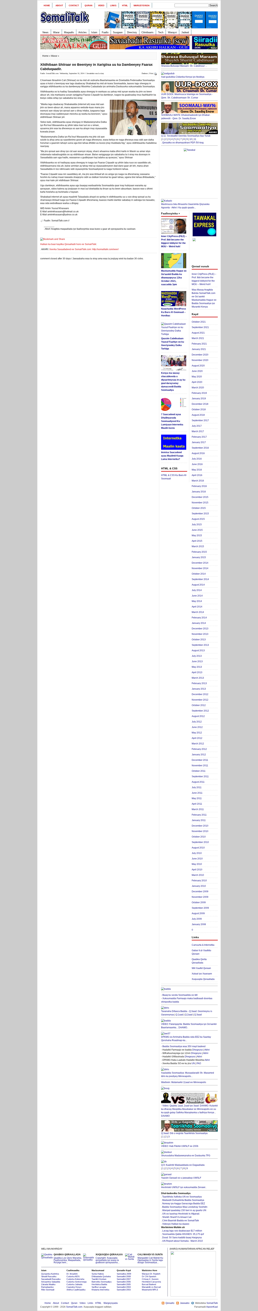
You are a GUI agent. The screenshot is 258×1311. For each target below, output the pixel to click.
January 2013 (199, 689)
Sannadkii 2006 (124, 1282)
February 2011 (199, 814)
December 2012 (200, 694)
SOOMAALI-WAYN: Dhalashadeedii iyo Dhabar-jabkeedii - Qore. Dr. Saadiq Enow (185, 117)
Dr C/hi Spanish (149, 1276)
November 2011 (200, 765)
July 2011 (197, 787)
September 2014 (200, 579)
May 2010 (197, 864)
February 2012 (199, 749)
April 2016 (197, 475)
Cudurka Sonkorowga (76, 1282)
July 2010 (197, 853)
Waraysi (172, 32)
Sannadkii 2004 (124, 1287)
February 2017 (199, 437)
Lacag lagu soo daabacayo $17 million (182, 1230)
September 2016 (200, 448)
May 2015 (197, 535)
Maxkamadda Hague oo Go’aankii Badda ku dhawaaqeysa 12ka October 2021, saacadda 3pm (173, 278)
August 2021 (198, 332)
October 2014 (199, 573)
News (45, 32)
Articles (82, 32)
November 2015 (200, 502)
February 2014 (199, 617)
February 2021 (199, 343)
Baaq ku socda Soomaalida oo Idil (180, 995)
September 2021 (200, 327)
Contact (74, 5)
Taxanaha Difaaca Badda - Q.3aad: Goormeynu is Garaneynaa (186, 1013)
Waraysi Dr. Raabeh (151, 1274)
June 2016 (197, 464)
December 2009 (200, 891)
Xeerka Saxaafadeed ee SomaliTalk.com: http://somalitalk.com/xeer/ (84, 249)
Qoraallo (169, 1303)
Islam (94, 32)
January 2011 (199, 820)
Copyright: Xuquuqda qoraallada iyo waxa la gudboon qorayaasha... (109, 1258)
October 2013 (199, 639)
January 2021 (199, 349)
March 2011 (198, 809)
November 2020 (200, 360)
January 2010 (199, 886)
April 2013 (197, 672)
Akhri (207, 1049)
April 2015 (197, 541)
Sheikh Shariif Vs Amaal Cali (177, 1217)
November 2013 (200, 634)
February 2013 (199, 683)
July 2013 (197, 656)
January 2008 (199, 924)
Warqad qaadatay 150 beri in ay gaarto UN (184, 1210)
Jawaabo (184, 1303)
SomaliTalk (212, 1303)
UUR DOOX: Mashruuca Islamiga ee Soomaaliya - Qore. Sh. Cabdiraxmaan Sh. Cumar (187, 96)
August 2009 (198, 913)
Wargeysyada (142, 5)
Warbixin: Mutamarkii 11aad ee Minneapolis (183, 1082)
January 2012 (199, 754)
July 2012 (197, 721)
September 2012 (200, 710)
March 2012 (198, 743)
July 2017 (197, 426)
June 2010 (197, 858)
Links (113, 5)
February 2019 (199, 393)
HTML (125, 5)
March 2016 (198, 480)
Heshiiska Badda (99, 1284)
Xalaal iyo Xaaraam (202, 973)
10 (190, 139)
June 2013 (197, 661)
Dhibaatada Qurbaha (101, 1276)
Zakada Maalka (48, 1284)
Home (47, 5)
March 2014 (198, 612)
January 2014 (199, 623)
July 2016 (197, 458)
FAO (199, 1063)
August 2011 (198, 782)
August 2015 (198, 519)
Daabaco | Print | (148, 73)
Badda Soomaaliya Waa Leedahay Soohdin (184, 1207)
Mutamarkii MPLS (150, 1290)
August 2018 (198, 415)
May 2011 (197, 798)
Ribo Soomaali (47, 1290)
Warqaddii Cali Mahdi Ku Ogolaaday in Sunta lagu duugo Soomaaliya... (150, 1258)
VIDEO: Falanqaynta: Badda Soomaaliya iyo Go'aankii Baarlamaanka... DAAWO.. (189, 1026)
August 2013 (198, 650)
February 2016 (199, 486)
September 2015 (200, 513)
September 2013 (200, 645)
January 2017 (199, 442)
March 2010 (198, 875)
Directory (132, 32)
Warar (56, 32)
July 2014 (197, 590)
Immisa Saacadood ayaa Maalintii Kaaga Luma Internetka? (172, 455)
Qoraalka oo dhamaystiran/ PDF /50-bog (183, 142)
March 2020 (198, 387)
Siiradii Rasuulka (48, 1276)
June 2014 (197, 595)
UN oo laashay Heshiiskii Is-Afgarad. (181, 1213)
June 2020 (197, 371)
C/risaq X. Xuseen (150, 1279)
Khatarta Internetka (100, 1290)
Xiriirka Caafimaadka (75, 1290)
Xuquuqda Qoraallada (203, 979)
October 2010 (199, 836)
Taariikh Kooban (99, 1279)
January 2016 (199, 491)
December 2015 (200, 497)
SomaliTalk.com (74, 1307)
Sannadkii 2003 (124, 1290)
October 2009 (199, 902)
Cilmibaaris (147, 32)
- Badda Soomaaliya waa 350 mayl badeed (183, 1046)
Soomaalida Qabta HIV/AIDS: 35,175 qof (183, 1234)
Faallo (105, 32)
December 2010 (200, 825)
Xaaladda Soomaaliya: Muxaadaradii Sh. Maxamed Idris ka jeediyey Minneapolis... (187, 1075)
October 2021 (199, 322)
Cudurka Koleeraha (75, 1279)
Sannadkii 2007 (124, 1279)
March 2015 (198, 546)
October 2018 (199, 409)
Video (101, 5)
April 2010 (197, 869)
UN (193, 1063)
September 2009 (200, 908)
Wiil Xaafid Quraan (201, 968)
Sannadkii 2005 (124, 1284)
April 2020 (197, 382)
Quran (88, 5)
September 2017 (200, 420)
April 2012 (197, 738)
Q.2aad (188, 1014)
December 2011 (200, 760)
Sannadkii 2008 (124, 1276)
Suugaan (118, 32)
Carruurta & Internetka (203, 945)
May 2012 (197, 732)
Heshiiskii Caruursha (151, 1282)
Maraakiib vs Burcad (151, 1287)
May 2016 (197, 469)
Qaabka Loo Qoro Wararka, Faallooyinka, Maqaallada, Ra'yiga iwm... (68, 1258)
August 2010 (198, 847)
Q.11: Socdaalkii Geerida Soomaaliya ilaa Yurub (185, 135)
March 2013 (198, 678)
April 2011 (197, 804)
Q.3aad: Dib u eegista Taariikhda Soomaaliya (184, 1133)
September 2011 (200, 776)
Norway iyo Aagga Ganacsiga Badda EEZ (183, 1203)
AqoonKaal (212, 1307)
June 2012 (197, 727)
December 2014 (200, 563)
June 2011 (197, 793)
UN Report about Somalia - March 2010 (182, 1241)
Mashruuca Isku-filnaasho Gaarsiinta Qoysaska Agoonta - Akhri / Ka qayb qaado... (185, 206)
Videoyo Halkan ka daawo (175, 1224)
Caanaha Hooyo (73, 1287)
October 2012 (199, 705)
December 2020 (200, 354)
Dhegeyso (197, 1049)
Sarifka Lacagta (99, 1287)
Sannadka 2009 (124, 1274)
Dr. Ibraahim (72, 1274)
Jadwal (185, 32)
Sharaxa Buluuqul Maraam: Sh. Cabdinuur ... (184, 66)
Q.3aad (198, 1014)
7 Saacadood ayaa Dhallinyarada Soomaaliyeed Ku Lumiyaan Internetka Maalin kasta (172, 421)
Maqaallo (69, 32)
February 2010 (199, 880)
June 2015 (197, 530)
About (59, 5)
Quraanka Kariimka (50, 1274)
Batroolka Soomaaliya (101, 1282)
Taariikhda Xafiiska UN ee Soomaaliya (182, 1196)
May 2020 (197, 376)
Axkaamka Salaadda (50, 1282)
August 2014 (198, 584)
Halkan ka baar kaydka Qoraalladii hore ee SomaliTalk (68, 244)
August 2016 (198, 453)
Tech (160, 32)
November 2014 (200, 568)
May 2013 (197, 667)
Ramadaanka (47, 1287)
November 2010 (200, 831)
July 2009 (197, 919)
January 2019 (199, 398)
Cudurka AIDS (73, 1276)
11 (195, 139)
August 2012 (198, 716)
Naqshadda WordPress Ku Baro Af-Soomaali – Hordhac (173, 312)
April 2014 (197, 606)
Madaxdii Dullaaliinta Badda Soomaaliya (183, 1200)
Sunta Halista (98, 1274)
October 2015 (199, 508)
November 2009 (200, 897)
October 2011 (198, 771)
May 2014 (197, 601)
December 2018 (200, 404)
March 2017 (198, 431)
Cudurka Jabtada (74, 1284)
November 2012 (200, 699)
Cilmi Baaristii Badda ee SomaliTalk (180, 1220)
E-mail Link (142, 229)
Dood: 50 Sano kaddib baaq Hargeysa (182, 1237)
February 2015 (199, 552)
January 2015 (199, 557)
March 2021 (198, 338)
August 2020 (198, 365)
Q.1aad (179, 1014)
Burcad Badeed (149, 1284)
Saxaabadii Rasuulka (50, 1279)
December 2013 (200, 628)
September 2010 (200, 842)
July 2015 (197, 524)
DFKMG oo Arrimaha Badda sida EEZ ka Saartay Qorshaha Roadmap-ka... (186, 1039)
